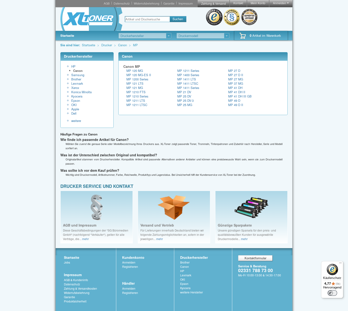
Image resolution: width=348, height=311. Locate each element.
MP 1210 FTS (136, 92)
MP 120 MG (134, 70)
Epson (75, 100)
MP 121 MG (134, 87)
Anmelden (280, 3)
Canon (123, 45)
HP (73, 66)
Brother (76, 79)
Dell (73, 113)
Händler (128, 283)
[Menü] (340, 264)
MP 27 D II (235, 75)
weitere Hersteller (191, 292)
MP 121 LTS (134, 83)
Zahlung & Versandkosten (80, 288)
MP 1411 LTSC (187, 83)
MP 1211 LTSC (136, 104)
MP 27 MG (235, 79)
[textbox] (147, 19)
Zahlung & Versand (213, 3)
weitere (76, 121)
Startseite (67, 35)
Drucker (107, 45)
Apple (75, 109)
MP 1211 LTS (135, 100)
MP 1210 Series (137, 96)
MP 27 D (234, 70)
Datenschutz (122, 3)
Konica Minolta (81, 92)
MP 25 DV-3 (185, 100)
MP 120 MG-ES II (138, 75)
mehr (85, 239)
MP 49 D (234, 100)
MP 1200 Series (137, 79)
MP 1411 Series (188, 87)
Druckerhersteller (194, 257)
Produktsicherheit (75, 301)
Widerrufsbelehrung (146, 3)
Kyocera (76, 96)
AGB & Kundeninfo (76, 280)
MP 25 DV (184, 96)
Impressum (185, 3)
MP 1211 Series (188, 70)
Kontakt (238, 3)
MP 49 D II (235, 104)
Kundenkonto (133, 257)
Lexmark (77, 83)
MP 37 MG (235, 83)
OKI (74, 105)
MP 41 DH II (236, 92)
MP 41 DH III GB (240, 96)
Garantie (168, 3)
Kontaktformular (255, 258)
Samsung (77, 75)
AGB (107, 3)
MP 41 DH (235, 87)
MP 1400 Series (188, 75)
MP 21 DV (184, 92)
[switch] (332, 293)
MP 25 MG (184, 104)
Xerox (75, 88)
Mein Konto (258, 3)
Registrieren (130, 267)
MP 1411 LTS (186, 79)
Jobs (67, 262)
